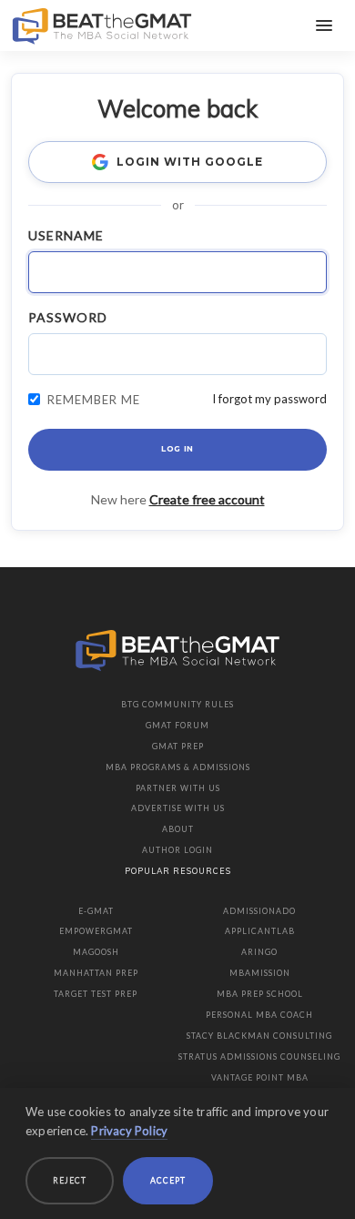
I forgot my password (269, 398)
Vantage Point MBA (260, 1077)
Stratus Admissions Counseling (259, 1056)
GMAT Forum (177, 725)
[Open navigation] (324, 25)
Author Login (177, 850)
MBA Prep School (260, 994)
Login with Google (189, 161)
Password (67, 317)
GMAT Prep (178, 746)
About (178, 829)
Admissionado (259, 911)
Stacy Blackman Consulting (259, 1036)
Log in (177, 448)
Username (66, 235)
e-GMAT (96, 911)
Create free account (207, 499)
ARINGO (259, 952)
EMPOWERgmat (96, 931)
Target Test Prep (95, 994)
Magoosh (96, 952)
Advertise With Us (178, 808)
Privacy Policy (129, 1130)
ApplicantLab (260, 931)
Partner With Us (178, 788)
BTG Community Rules (177, 704)
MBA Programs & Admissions (178, 767)
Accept (168, 1180)
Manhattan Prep (96, 973)
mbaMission (259, 973)
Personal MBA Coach (259, 1015)
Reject (69, 1180)
